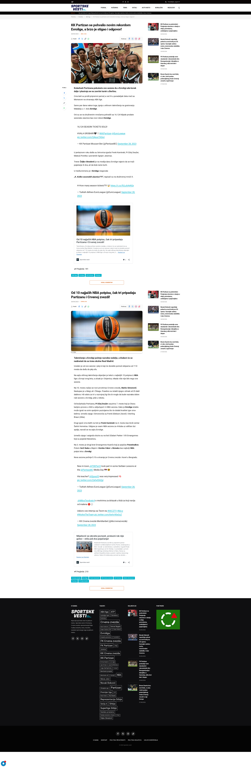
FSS (116, 646)
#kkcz (120, 511)
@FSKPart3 (95, 466)
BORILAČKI (159, 8)
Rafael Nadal (103, 695)
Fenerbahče (116, 637)
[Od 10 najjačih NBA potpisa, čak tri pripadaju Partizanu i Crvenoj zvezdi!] (106, 331)
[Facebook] (64, 93)
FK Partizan (106, 645)
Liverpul (115, 668)
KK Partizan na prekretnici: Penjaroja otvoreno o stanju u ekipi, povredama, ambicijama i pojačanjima (170, 27)
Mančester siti (104, 675)
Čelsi (118, 715)
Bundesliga (103, 618)
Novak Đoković (107, 683)
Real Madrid (112, 695)
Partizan (98, 275)
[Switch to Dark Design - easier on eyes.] (179, 7)
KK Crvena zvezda (107, 578)
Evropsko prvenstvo (105, 637)
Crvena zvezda (76, 578)
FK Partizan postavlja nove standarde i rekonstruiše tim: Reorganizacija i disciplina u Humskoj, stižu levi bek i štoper (170, 61)
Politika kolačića (135, 740)
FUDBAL (103, 8)
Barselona (114, 615)
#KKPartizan (105, 133)
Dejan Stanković (104, 626)
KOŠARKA (114, 8)
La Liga (112, 662)
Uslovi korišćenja (151, 740)
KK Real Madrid (104, 662)
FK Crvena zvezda (111, 640)
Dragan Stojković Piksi (105, 629)
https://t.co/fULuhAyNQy (122, 185)
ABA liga (83, 34)
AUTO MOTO (146, 8)
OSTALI (134, 8)
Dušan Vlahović (117, 629)
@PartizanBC (87, 470)
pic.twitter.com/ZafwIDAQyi (90, 480)
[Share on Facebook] (79, 38)
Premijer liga (106, 692)
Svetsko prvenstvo (107, 712)
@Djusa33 (94, 476)
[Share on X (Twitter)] (82, 38)
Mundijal (112, 675)
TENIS (125, 8)
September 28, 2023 (127, 143)
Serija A (103, 704)
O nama (95, 740)
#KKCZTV (112, 511)
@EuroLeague (118, 133)
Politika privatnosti (117, 740)
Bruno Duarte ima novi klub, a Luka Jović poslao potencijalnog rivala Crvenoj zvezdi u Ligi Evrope (170, 77)
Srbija (112, 703)
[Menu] (72, 1)
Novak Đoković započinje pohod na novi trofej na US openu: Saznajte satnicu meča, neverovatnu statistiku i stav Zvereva (115, 13)
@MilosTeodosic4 (86, 500)
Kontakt (104, 740)
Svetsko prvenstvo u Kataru (107, 715)
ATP (113, 612)
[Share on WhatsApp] (88, 38)
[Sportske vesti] (80, 8)
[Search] (166, 2)
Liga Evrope (103, 665)
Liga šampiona (105, 668)
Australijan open (104, 615)
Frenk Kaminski (94, 578)
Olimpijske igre (104, 688)
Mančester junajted (106, 671)
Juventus (103, 649)
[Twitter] (64, 98)
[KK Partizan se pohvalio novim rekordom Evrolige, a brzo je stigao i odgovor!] (106, 63)
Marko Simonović (129, 578)
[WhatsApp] (64, 108)
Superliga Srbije (108, 708)
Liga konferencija (113, 665)
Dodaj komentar (106, 282)
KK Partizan (89, 275)
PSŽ (115, 692)
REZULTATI (171, 8)
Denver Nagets (115, 626)
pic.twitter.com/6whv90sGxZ (108, 514)
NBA (119, 675)
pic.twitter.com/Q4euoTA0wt (91, 137)
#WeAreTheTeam (85, 514)
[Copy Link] (85, 38)
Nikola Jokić (105, 679)
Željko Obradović (106, 718)
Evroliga (81, 275)
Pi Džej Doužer (83, 581)
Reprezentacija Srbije (111, 699)
